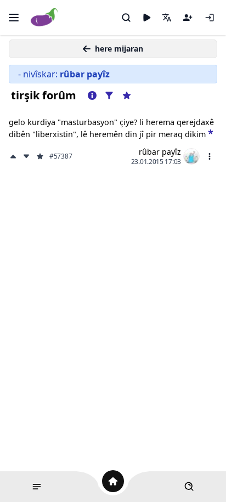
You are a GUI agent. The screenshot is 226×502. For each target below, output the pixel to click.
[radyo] (146, 17)
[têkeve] (209, 17)
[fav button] (40, 156)
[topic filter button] (109, 95)
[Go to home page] (45, 17)
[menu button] (209, 156)
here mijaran (119, 48)
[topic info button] (92, 95)
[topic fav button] (126, 95)
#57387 (60, 156)
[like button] (14, 156)
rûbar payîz (160, 151)
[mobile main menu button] (13, 17)
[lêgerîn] (126, 17)
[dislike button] (26, 156)
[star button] (211, 132)
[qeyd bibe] (187, 17)
